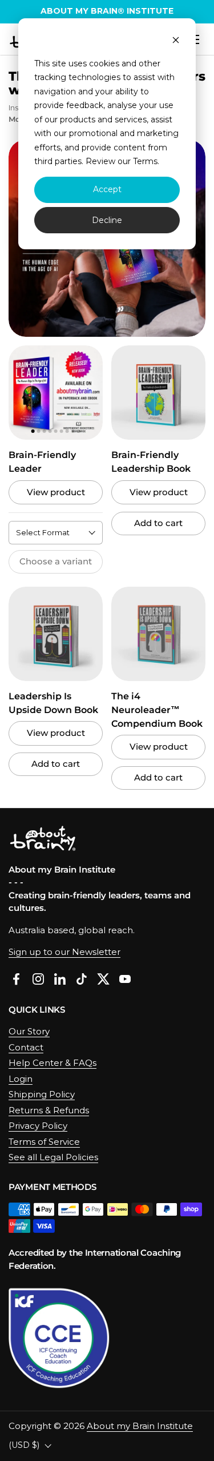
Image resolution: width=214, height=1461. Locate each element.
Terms (145, 161)
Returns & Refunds (49, 1110)
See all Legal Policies (53, 1157)
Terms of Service (44, 1141)
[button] (21, 392)
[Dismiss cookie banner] (176, 41)
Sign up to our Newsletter (64, 951)
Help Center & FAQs (52, 1062)
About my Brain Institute (140, 1425)
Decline (107, 220)
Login (21, 1078)
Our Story (29, 1031)
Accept (107, 189)
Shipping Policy (42, 1094)
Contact (26, 1047)
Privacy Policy (38, 1125)
